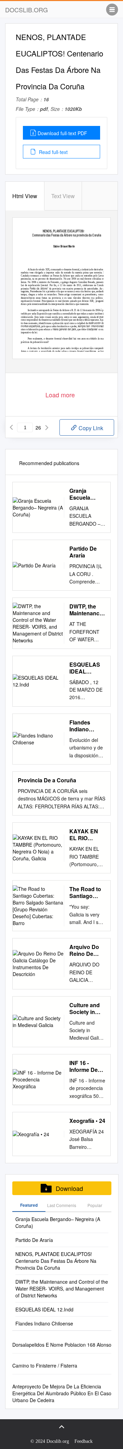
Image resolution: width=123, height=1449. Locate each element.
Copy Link (90, 428)
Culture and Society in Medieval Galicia (84, 1008)
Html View (24, 196)
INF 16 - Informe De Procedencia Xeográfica (85, 1066)
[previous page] (11, 427)
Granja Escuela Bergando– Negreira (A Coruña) (84, 494)
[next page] (47, 427)
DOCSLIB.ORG (26, 9)
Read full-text (53, 152)
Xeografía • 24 (87, 1120)
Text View (63, 196)
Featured (29, 1205)
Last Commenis (61, 1205)
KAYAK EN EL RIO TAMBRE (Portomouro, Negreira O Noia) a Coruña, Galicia (86, 835)
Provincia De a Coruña (47, 780)
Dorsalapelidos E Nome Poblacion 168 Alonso (61, 1344)
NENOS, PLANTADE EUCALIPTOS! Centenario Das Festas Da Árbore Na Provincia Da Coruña (55, 1261)
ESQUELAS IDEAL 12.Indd (84, 668)
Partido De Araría (83, 552)
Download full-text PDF (62, 133)
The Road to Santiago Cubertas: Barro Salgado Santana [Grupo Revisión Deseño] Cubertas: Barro (85, 892)
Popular (94, 1205)
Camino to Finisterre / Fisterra (44, 1365)
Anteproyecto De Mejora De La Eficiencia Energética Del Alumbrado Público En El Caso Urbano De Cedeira (61, 1393)
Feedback (83, 1441)
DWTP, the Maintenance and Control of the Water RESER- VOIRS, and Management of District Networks (86, 610)
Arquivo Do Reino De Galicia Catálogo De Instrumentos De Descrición (86, 950)
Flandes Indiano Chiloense (82, 726)
